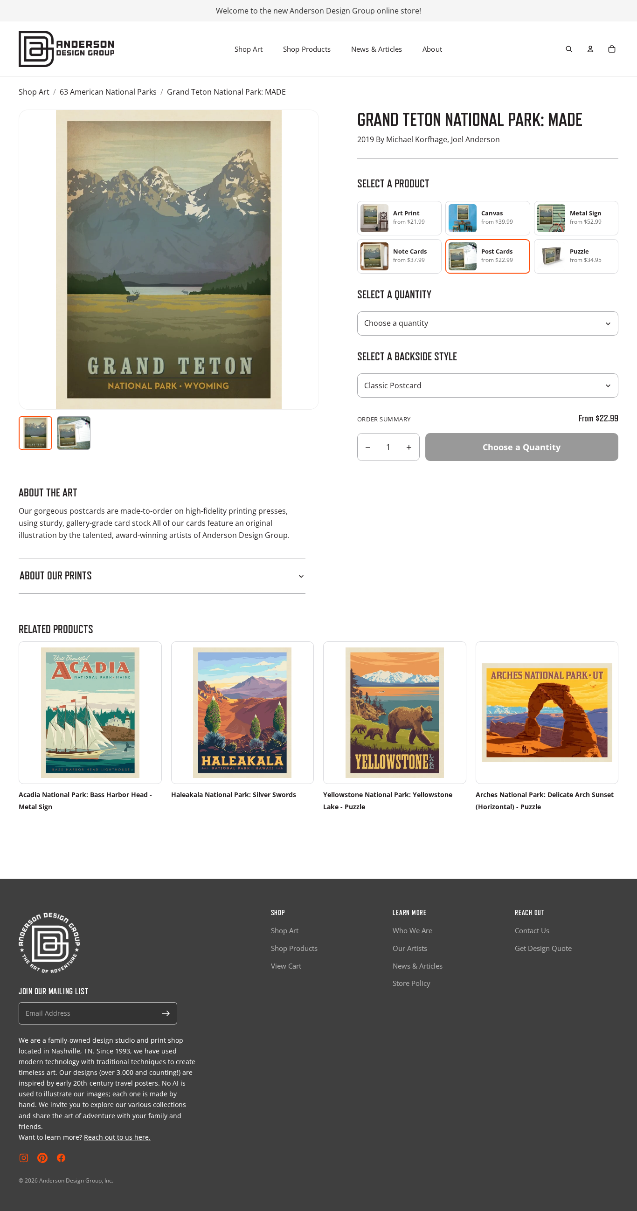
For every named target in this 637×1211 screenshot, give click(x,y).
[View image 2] (73, 433)
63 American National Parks (108, 92)
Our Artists (410, 948)
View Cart (286, 965)
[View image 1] (35, 433)
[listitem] (399, 218)
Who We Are (412, 930)
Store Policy (411, 983)
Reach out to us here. (117, 1137)
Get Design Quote (543, 948)
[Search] (568, 48)
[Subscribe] (166, 1013)
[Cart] (611, 48)
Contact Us (532, 930)
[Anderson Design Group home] (66, 49)
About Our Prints (56, 575)
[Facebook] (61, 1158)
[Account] (590, 48)
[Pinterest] (42, 1158)
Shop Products (307, 49)
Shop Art (249, 49)
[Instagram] (24, 1158)
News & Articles (376, 49)
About (432, 49)
